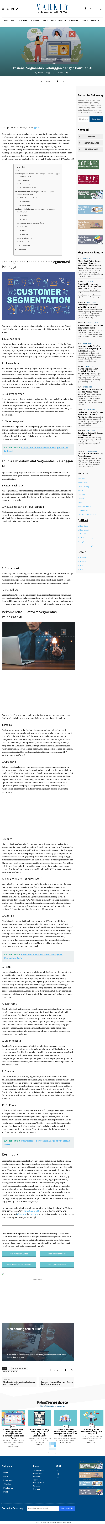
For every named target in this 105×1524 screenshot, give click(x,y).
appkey (40, 73)
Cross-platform (83, 542)
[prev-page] (49, 1453)
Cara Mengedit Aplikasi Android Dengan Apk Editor (88, 307)
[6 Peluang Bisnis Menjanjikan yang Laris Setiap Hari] (91, 1418)
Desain (80, 409)
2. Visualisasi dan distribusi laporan (32, 198)
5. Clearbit (23, 227)
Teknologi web (83, 510)
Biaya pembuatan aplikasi (87, 546)
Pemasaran (91, 143)
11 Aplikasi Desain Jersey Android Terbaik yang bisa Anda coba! (89, 286)
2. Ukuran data (25, 180)
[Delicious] (17, 9)
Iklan (79, 387)
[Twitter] (95, 8)
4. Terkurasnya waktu (28, 188)
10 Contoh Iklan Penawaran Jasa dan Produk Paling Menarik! (90, 392)
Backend (81, 498)
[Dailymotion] (12, 9)
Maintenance (82, 483)
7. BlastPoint (24, 234)
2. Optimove (24, 216)
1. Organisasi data (26, 194)
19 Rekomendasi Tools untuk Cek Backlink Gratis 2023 (90, 327)
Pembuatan (81, 302)
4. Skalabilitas (25, 205)
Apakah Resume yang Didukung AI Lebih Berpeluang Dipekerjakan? (39, 1432)
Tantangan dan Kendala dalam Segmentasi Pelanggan (38, 174)
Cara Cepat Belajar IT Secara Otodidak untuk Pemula (90, 435)
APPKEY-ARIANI (13, 1447)
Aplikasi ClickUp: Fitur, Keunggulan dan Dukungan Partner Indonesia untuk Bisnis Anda (13, 1433)
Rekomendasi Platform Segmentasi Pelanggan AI (35, 209)
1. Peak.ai (23, 212)
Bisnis (54, 63)
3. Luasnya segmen (26, 184)
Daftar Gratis (96, 119)
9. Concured (24, 242)
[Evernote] (85, 8)
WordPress (81, 479)
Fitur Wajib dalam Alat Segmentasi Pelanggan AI (35, 192)
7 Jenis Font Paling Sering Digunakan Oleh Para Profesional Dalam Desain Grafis (89, 264)
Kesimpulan (21, 249)
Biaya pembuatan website (87, 514)
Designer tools (83, 569)
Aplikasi (80, 281)
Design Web (82, 557)
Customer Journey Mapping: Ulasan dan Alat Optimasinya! (57, 1383)
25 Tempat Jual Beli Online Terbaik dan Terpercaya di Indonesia (89, 348)
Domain (80, 490)
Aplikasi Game (83, 526)
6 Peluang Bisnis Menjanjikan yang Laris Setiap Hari (91, 1431)
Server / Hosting (83, 487)
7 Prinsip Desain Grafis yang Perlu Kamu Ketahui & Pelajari (90, 414)
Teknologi (31, 59)
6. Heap (22, 230)
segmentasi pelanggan (10, 1371)
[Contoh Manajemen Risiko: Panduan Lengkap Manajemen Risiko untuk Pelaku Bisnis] (65, 1418)
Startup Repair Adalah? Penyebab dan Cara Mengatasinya (88, 371)
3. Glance (23, 219)
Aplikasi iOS (82, 534)
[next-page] (55, 1453)
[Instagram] (58, 1474)
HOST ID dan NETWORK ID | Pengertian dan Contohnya (90, 456)
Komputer (81, 366)
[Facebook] (90, 8)
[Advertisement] (38, 105)
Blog (79, 258)
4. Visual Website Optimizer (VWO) (32, 223)
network (81, 451)
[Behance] (3, 9)
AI (38, 59)
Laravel (80, 502)
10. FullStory (25, 246)
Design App (82, 561)
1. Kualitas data (25, 176)
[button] (100, 9)
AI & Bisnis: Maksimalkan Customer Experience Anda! (19, 1383)
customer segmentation (19, 1368)
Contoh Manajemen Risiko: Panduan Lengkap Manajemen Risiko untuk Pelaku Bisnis (65, 1432)
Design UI (81, 565)
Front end (81, 494)
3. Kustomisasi (25, 202)
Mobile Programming (85, 538)
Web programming (84, 506)
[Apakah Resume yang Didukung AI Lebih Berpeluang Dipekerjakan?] (39, 1418)
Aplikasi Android (83, 530)
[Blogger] (7, 9)
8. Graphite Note (26, 238)
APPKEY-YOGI (39, 1445)
